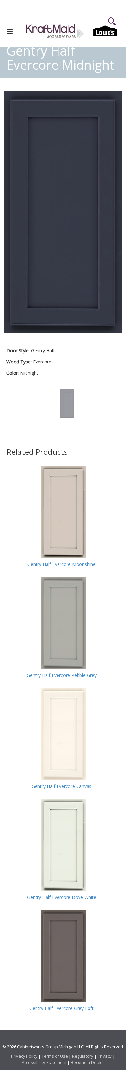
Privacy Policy (24, 1056)
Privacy (105, 1056)
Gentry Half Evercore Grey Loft (61, 1008)
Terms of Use (55, 1056)
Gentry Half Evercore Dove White (61, 897)
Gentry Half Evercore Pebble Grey (62, 675)
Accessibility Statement (44, 1062)
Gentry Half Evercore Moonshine (61, 564)
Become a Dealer (87, 1062)
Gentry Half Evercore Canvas (61, 786)
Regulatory (82, 1056)
